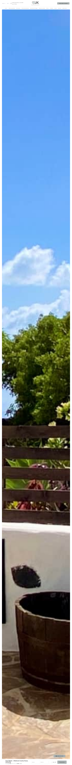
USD (7, 3)
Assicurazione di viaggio (33, 8)
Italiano (3, 3)
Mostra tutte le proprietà (63, 3)
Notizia (47, 8)
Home (6, 8)
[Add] (55, 762)
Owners (55, 8)
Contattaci (51, 8)
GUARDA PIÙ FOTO (60, 756)
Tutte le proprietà (12, 8)
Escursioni (59, 8)
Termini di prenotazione (25, 8)
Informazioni (18, 8)
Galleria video (64, 8)
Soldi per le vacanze (42, 8)
